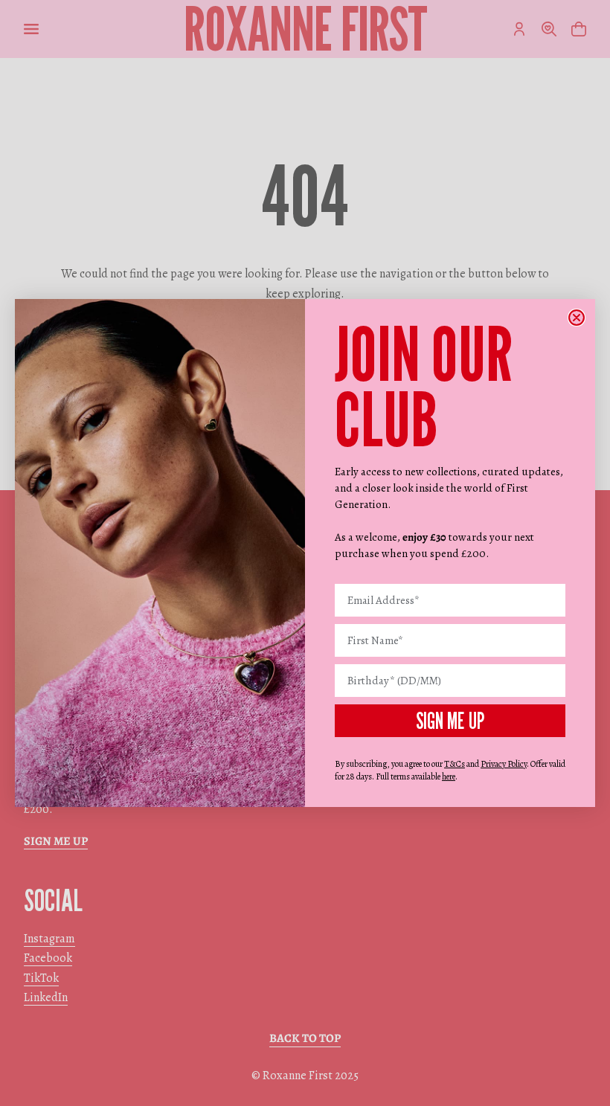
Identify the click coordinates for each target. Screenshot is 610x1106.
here (448, 776)
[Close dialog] (576, 317)
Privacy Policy (504, 764)
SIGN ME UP (450, 720)
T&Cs (454, 764)
